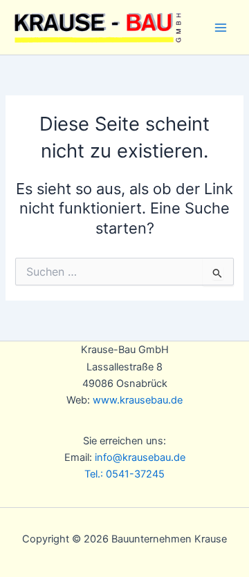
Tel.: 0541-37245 (124, 474)
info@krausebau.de (140, 457)
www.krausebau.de (138, 400)
